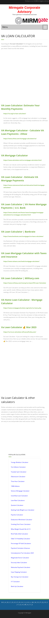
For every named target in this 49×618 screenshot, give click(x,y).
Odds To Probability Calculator (20, 539)
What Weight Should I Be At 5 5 (20, 529)
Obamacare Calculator (18, 477)
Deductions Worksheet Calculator (21, 520)
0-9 (2, 602)
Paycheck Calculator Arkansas (20, 548)
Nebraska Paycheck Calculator (20, 567)
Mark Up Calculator (17, 586)
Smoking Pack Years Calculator (21, 524)
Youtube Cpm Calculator (18, 472)
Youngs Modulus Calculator (19, 462)
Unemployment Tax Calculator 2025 (22, 553)
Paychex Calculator (17, 515)
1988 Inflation (15, 486)
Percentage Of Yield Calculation (21, 543)
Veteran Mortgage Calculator (20, 491)
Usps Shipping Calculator (19, 572)
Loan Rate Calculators (18, 500)
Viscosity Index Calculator (19, 562)
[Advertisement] (24, 76)
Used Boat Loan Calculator (19, 496)
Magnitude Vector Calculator (20, 558)
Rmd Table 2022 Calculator (19, 534)
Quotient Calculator (17, 505)
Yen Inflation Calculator (18, 467)
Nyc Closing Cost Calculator (19, 577)
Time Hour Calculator (17, 481)
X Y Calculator (15, 582)
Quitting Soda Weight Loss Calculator (22, 510)
